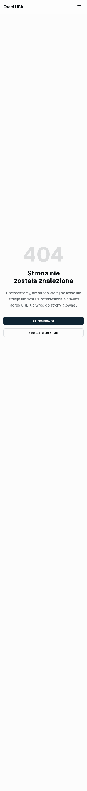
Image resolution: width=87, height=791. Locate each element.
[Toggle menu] (79, 7)
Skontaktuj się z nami (44, 333)
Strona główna (43, 321)
